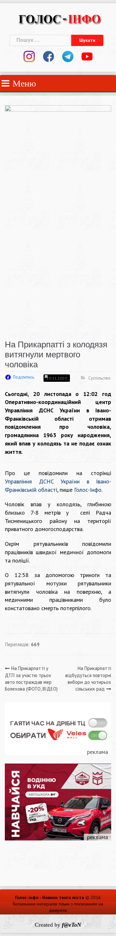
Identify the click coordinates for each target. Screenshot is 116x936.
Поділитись (23, 377)
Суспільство (99, 378)
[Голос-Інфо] (59, 18)
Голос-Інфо (88, 489)
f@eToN (71, 925)
